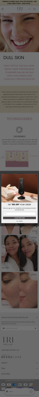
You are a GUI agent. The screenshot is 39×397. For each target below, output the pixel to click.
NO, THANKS (19, 221)
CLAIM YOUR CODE (19, 218)
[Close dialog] (36, 175)
